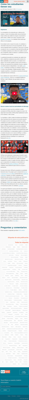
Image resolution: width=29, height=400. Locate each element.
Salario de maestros (20, 347)
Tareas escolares (10, 355)
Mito (8, 324)
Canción (4, 261)
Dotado (12, 275)
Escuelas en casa (9, 287)
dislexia (21, 273)
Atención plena (11, 255)
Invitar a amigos (24, 372)
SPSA (7, 351)
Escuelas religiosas (13, 289)
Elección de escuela (24, 281)
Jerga (26, 312)
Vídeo (21, 361)
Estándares (25, 289)
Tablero (14, 353)
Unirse (15, 1)
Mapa (15, 320)
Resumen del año (24, 343)
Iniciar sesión (21, 1)
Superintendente (24, 351)
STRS (11, 351)
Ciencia (13, 263)
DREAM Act (17, 275)
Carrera (15, 261)
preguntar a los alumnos (6, 39)
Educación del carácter (23, 277)
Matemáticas (6, 322)
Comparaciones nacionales (12, 265)
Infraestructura (25, 310)
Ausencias (17, 255)
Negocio (12, 326)
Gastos (7, 302)
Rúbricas (13, 347)
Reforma (4, 343)
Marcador (25, 320)
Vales (3, 361)
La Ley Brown (17, 314)
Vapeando (11, 361)
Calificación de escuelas (9, 259)
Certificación (25, 261)
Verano (16, 361)
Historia (17, 304)
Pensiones (25, 330)
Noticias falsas (25, 326)
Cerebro (20, 261)
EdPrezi (26, 275)
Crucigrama (14, 269)
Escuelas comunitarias (23, 285)
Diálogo (17, 273)
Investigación (21, 312)
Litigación (16, 318)
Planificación (7, 334)
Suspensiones (8, 353)
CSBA (19, 269)
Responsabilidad (17, 343)
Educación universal (11, 281)
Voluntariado (25, 361)
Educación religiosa (16, 279)
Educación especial (8, 279)
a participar (20, 185)
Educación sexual (24, 279)
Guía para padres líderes (10, 304)
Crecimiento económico (6, 269)
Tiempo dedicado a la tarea (23, 357)
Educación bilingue (15, 277)
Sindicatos (25, 349)
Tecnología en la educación (12, 357)
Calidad (26, 257)
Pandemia (4, 330)
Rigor (20, 345)
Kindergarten (10, 314)
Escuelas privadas (24, 287)
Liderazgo (3, 318)
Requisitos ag (10, 343)
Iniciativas (3, 312)
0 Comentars (19, 9)
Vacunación (25, 359)
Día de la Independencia (10, 273)
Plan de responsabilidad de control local (21, 332)
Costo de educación (18, 267)
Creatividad (25, 267)
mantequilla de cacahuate (8, 320)
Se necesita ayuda (11, 349)
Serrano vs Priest (19, 349)
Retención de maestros (13, 345)
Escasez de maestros (23, 283)
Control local (11, 267)
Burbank (21, 257)
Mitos (12, 324)
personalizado (6, 332)
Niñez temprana (18, 326)
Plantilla (12, 334)
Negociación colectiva (5, 326)
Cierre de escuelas (20, 263)
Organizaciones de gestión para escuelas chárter (15, 328)
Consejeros (25, 265)
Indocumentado (7, 310)
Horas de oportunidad (23, 304)
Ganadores (25, 300)
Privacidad (14, 396)
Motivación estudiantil (24, 324)
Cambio (26, 259)
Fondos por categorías (8, 300)
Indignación (25, 308)
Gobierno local (12, 302)
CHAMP (9, 263)
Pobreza (21, 334)
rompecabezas (25, 345)
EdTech (8, 277)
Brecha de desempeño (14, 257)
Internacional (15, 312)
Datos (18, 271)
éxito (9, 138)
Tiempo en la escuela (8, 359)
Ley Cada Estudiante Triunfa (8, 316)
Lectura (26, 314)
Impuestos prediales (5, 308)
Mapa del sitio (20, 320)
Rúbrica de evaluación (6, 347)
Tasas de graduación (18, 355)
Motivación (17, 324)
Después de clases (24, 271)
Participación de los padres (12, 330)
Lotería (21, 318)
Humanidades (9, 306)
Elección (17, 281)
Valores (7, 361)
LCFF (22, 314)
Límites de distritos (10, 318)
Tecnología (25, 355)
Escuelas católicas (7, 285)
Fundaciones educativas (18, 300)
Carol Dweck (10, 261)
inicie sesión (22, 230)
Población (16, 334)
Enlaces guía (11, 283)
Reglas (9, 396)
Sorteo (3, 351)
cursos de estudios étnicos (10, 271)
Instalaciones (9, 312)
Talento (18, 353)
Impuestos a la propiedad (23, 306)
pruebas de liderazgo (13, 163)
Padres (26, 328)
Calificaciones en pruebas (19, 259)
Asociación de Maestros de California (8, 253)
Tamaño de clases (24, 353)
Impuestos (15, 306)
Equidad (17, 283)
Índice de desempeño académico (16, 308)
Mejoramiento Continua (23, 322)
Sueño (15, 351)
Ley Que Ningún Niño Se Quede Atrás (21, 316)
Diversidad (7, 275)
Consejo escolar (4, 267)
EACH (22, 275)
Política (26, 334)
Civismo (26, 263)
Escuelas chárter (15, 285)
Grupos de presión (24, 302)
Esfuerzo (20, 289)
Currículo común (24, 269)
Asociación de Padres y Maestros (21, 253)
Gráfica (18, 302)
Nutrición (3, 328)
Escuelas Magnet (16, 287)
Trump (15, 359)
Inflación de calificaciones (16, 310)
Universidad (20, 359)
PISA (12, 332)
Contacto (18, 396)
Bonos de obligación (24, 255)
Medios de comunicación (14, 322)
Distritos (26, 273)
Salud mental (4, 349)
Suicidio (19, 351)
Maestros (25, 318)
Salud (26, 347)
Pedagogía (20, 330)
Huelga (4, 306)
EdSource (3, 277)
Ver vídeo (15, 220)
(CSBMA (8, 182)
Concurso (20, 265)
